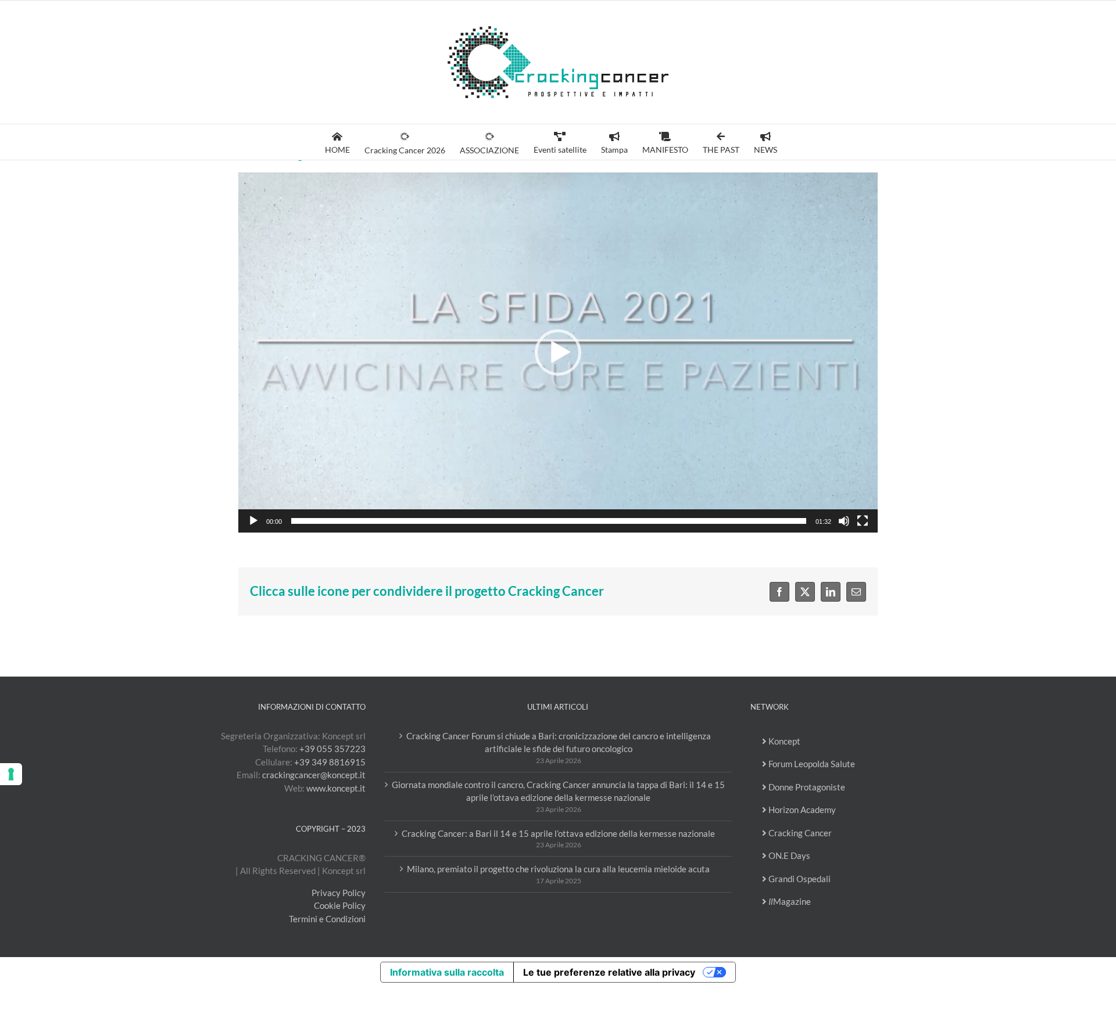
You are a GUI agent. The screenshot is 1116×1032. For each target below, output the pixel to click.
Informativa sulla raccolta (447, 972)
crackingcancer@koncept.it (314, 774)
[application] (558, 352)
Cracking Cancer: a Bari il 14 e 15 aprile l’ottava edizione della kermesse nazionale (558, 833)
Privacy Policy (339, 892)
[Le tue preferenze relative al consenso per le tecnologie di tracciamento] (11, 774)
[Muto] (844, 521)
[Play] (253, 521)
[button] (558, 352)
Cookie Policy (340, 905)
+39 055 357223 (332, 748)
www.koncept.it (336, 788)
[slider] (548, 521)
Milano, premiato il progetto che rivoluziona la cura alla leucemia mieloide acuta (558, 869)
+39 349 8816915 (330, 762)
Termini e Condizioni (327, 919)
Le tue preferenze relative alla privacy (609, 972)
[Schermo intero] (862, 521)
